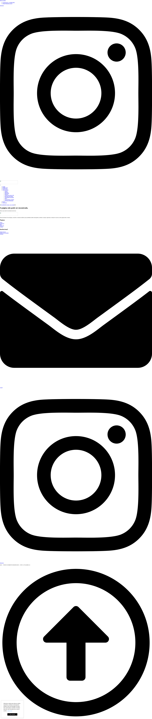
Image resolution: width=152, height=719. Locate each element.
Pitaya (6, 198)
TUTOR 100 (4, 188)
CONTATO (4, 202)
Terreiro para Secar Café (9, 195)
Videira (6, 191)
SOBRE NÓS (5, 187)
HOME (3, 186)
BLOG (3, 201)
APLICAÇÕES (5, 189)
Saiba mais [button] (9, 710)
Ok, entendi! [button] (12, 714)
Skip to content (3, 0)
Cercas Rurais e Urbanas (9, 199)
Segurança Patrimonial (9, 200)
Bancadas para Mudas (9, 196)
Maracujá (6, 194)
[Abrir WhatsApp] (149, 716)
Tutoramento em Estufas (9, 197)
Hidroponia (7, 193)
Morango (6, 192)
